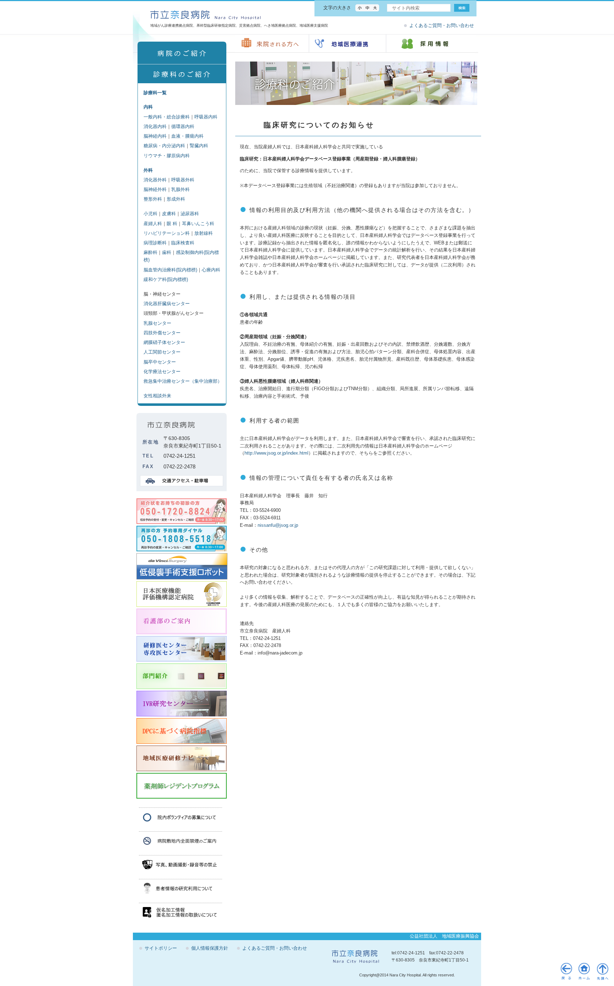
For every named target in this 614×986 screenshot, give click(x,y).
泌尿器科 (190, 213)
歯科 (166, 252)
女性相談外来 (157, 395)
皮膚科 (169, 213)
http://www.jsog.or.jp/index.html (276, 453)
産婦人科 (153, 223)
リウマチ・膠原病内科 (167, 155)
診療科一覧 (155, 92)
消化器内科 (155, 126)
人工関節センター (162, 352)
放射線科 (203, 233)
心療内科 (211, 269)
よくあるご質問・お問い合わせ (441, 25)
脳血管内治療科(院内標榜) (170, 269)
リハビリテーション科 (167, 233)
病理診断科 (155, 242)
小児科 (150, 213)
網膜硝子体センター (164, 342)
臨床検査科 (182, 242)
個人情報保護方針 (209, 948)
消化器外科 (155, 179)
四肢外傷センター (162, 332)
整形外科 (153, 199)
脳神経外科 (155, 189)
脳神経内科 (155, 136)
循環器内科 (182, 126)
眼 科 (172, 223)
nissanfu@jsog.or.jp (278, 525)
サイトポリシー (161, 948)
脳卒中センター (160, 362)
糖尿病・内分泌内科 (164, 145)
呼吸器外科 (182, 179)
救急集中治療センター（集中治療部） (183, 381)
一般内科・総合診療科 (167, 117)
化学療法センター (162, 371)
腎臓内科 (199, 145)
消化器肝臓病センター (167, 303)
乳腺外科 (180, 189)
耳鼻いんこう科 (198, 223)
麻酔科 (150, 252)
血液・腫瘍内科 (187, 136)
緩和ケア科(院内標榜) (166, 279)
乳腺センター (157, 323)
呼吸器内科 (205, 117)
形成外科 (176, 199)
